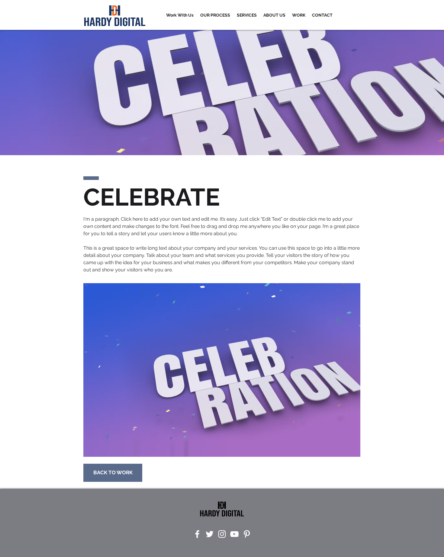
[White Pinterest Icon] (247, 534)
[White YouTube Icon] (234, 534)
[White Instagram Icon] (222, 534)
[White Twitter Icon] (209, 534)
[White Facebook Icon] (197, 534)
